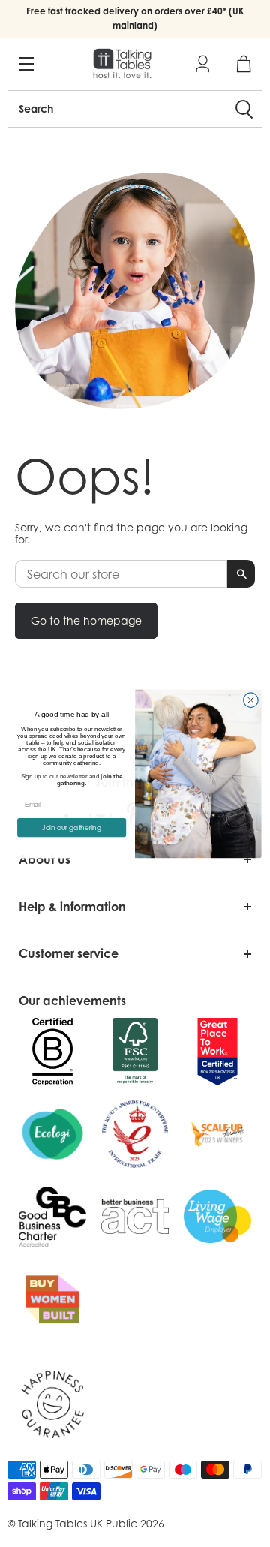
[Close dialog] (251, 700)
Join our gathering (71, 827)
